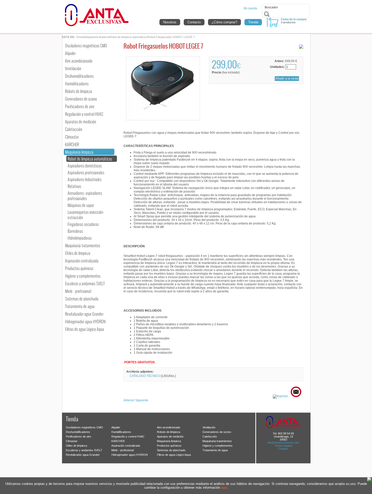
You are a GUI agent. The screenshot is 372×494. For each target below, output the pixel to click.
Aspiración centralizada (81, 260)
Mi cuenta (250, 8)
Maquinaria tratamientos (82, 245)
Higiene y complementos (82, 275)
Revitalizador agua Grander (84, 313)
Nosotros (169, 22)
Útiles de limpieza (77, 253)
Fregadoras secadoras (83, 224)
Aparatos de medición (80, 121)
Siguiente (141, 400)
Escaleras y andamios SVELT (85, 283)
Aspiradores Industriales (84, 179)
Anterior (128, 400)
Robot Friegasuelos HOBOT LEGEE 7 (171, 37)
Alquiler (70, 53)
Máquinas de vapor (81, 205)
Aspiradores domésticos (85, 165)
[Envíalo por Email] (297, 396)
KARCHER (72, 144)
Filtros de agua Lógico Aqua (84, 329)
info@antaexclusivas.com (283, 442)
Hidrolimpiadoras (80, 237)
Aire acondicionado (78, 60)
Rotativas (74, 186)
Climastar (72, 136)
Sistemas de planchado (81, 298)
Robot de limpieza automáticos (128, 37)
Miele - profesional (78, 291)
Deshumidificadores (79, 76)
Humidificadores (77, 83)
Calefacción (73, 129)
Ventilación (73, 68)
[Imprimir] (281, 396)
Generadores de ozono (81, 98)
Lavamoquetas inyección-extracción (86, 214)
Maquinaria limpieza (97, 37)
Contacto (194, 22)
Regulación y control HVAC (84, 114)
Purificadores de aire (79, 106)
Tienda (253, 22)
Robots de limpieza (78, 91)
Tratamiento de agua (80, 306)
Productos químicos (79, 268)
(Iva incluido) (226, 72)
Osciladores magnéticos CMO (86, 45)
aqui (224, 487)
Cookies (283, 448)
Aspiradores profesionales (86, 172)
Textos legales (283, 445)
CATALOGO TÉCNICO (145, 376)
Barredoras (75, 231)
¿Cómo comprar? (224, 22)
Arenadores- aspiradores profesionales (85, 195)
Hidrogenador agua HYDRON (85, 321)
